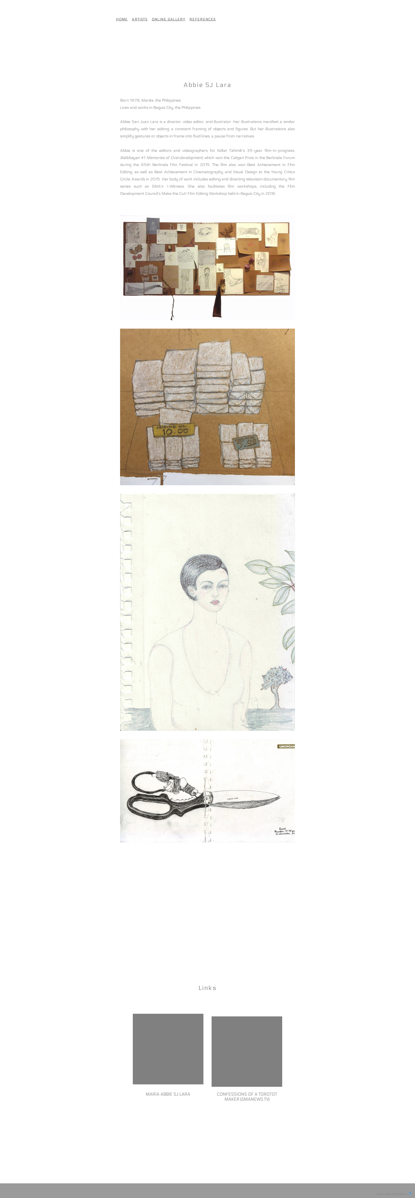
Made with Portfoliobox (392, 1194)
